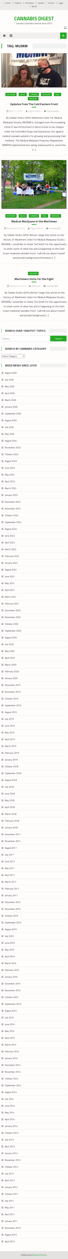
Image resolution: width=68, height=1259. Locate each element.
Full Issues (29, 2)
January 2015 (11, 1058)
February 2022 (12, 556)
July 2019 (9, 719)
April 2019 (10, 739)
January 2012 (11, 1187)
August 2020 (11, 637)
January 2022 (11, 562)
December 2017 (12, 834)
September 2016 (13, 922)
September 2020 (13, 630)
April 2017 (10, 875)
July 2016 (9, 936)
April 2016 (10, 956)
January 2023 (11, 495)
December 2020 (12, 610)
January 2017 (11, 895)
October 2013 (11, 1132)
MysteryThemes (39, 1254)
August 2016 (11, 929)
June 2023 (10, 467)
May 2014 (9, 1112)
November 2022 (13, 508)
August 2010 (11, 1234)
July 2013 (9, 1139)
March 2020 (10, 664)
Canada (41, 2)
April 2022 (10, 542)
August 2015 (11, 1010)
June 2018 (10, 793)
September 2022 (13, 522)
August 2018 (11, 780)
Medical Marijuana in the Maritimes (34, 221)
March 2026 (10, 400)
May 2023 (9, 474)
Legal (61, 2)
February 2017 (12, 888)
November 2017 (13, 841)
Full (58, 94)
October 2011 (11, 1194)
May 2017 (9, 868)
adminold (35, 286)
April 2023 (10, 481)
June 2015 (10, 1024)
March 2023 (10, 488)
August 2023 (11, 461)
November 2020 (13, 617)
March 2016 (10, 963)
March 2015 (10, 1044)
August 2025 (11, 420)
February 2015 (12, 1051)
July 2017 (9, 854)
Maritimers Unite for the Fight (34, 279)
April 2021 (10, 590)
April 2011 (10, 1214)
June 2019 (10, 725)
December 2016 (12, 902)
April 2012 (10, 1180)
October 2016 (11, 915)
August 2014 (11, 1092)
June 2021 (10, 576)
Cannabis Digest (34, 18)
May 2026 (9, 386)
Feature (18, 2)
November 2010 (13, 1227)
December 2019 (12, 685)
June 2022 (10, 535)
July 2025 (9, 427)
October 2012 (11, 1166)
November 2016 (13, 909)
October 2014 (11, 1078)
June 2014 (10, 1105)
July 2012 (9, 1173)
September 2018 (13, 773)
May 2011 (9, 1207)
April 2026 (10, 393)
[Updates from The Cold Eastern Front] (34, 70)
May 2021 (9, 583)
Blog (22, 94)
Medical (33, 98)
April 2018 (10, 807)
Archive (33, 273)
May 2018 (9, 800)
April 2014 (10, 1119)
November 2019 (13, 691)
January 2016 (11, 976)
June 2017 (10, 861)
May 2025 (9, 434)
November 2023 (13, 447)
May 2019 (9, 732)
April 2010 (10, 1241)
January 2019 (11, 759)
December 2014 (12, 1065)
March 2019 (10, 746)
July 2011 (9, 1200)
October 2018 (11, 766)
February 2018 (12, 820)
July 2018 (9, 786)
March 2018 (10, 814)
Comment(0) (53, 111)
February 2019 (12, 752)
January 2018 (11, 827)
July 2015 (9, 1017)
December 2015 (12, 983)
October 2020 (11, 624)
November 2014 (13, 1071)
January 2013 (11, 1153)
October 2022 (11, 515)
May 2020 (9, 651)
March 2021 (10, 596)
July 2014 (9, 1099)
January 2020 (11, 678)
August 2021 (11, 569)
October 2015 (11, 997)
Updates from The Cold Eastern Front (34, 104)
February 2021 (12, 603)
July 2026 (9, 379)
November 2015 (13, 990)
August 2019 (11, 712)
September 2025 (13, 413)
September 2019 (13, 705)
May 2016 (9, 949)
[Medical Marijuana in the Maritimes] (34, 184)
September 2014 (13, 1085)
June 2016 (10, 942)
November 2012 (13, 1160)
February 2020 (12, 671)
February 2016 (12, 970)
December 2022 (12, 501)
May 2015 (9, 1031)
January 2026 (11, 406)
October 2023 (11, 454)
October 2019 (11, 698)
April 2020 (10, 657)
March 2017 (10, 881)
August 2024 (11, 440)
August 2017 (11, 847)
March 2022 (10, 549)
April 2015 (10, 1037)
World (34, 6)
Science (51, 2)
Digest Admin (34, 111)
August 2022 (11, 529)
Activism (11, 94)
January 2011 (11, 1221)
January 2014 (11, 1126)
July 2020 (9, 644)
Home (8, 2)
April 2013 (10, 1146)
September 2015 (13, 1004)
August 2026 (11, 372)
